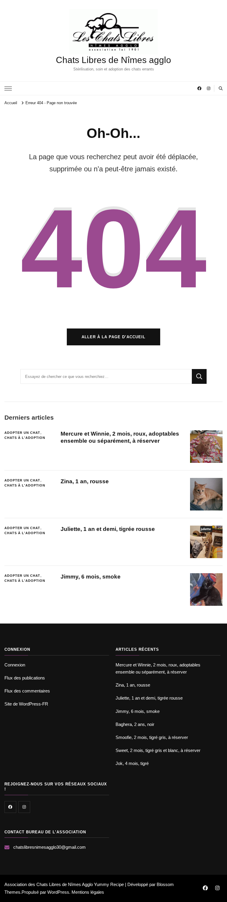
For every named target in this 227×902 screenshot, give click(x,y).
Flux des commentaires (27, 690)
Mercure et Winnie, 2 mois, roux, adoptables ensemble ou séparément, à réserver (158, 668)
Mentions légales (88, 892)
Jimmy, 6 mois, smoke (91, 577)
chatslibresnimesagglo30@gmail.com (49, 847)
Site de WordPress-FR (26, 703)
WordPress (58, 892)
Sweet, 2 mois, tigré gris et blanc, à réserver (158, 750)
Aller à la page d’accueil (113, 337)
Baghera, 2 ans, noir (135, 724)
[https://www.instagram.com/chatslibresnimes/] (24, 807)
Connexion (14, 664)
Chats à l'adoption (24, 437)
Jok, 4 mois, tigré (132, 763)
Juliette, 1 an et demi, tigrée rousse (108, 529)
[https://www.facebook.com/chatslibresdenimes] (10, 807)
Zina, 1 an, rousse (85, 481)
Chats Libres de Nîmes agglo (113, 60)
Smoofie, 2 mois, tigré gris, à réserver (152, 737)
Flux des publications (24, 677)
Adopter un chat (22, 432)
